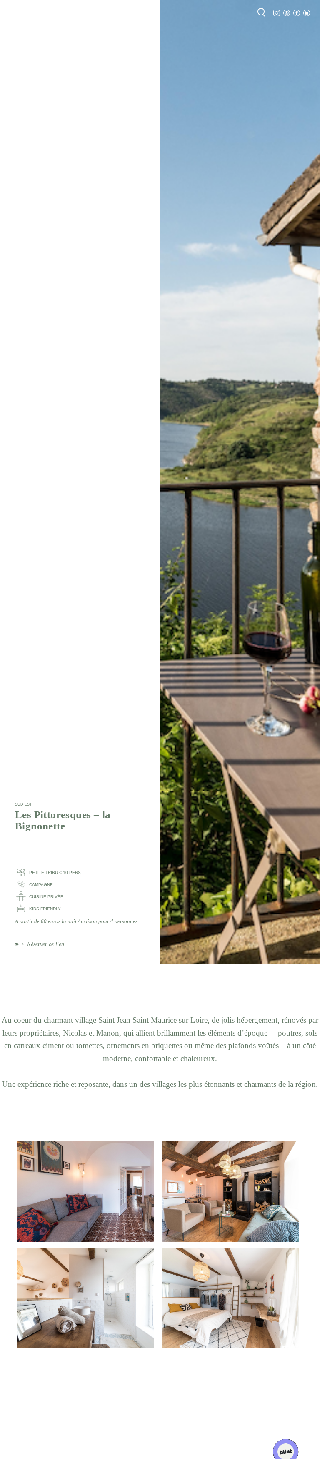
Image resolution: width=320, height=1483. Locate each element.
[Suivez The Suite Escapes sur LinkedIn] (307, 13)
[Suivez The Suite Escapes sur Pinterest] (287, 13)
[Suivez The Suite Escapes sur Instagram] (277, 13)
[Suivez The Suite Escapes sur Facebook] (297, 13)
